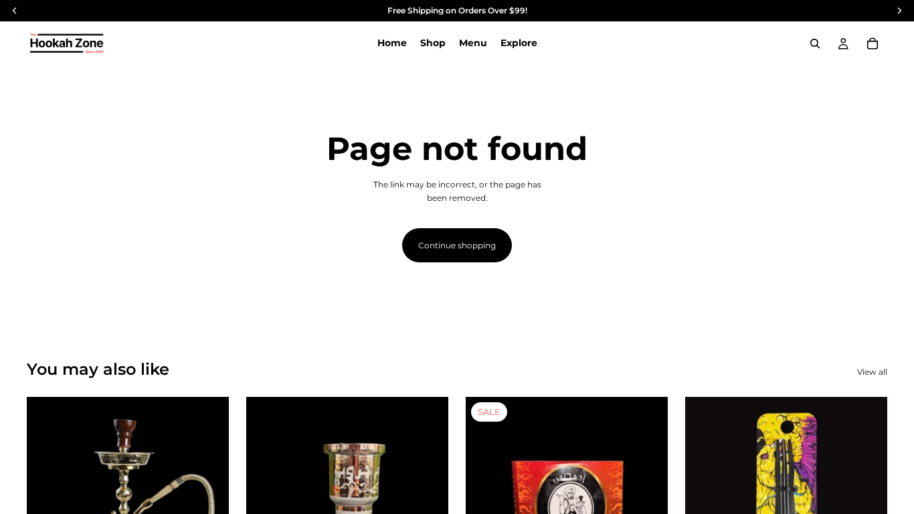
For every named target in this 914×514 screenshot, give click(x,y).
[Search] (815, 43)
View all (872, 372)
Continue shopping (457, 245)
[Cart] (872, 43)
